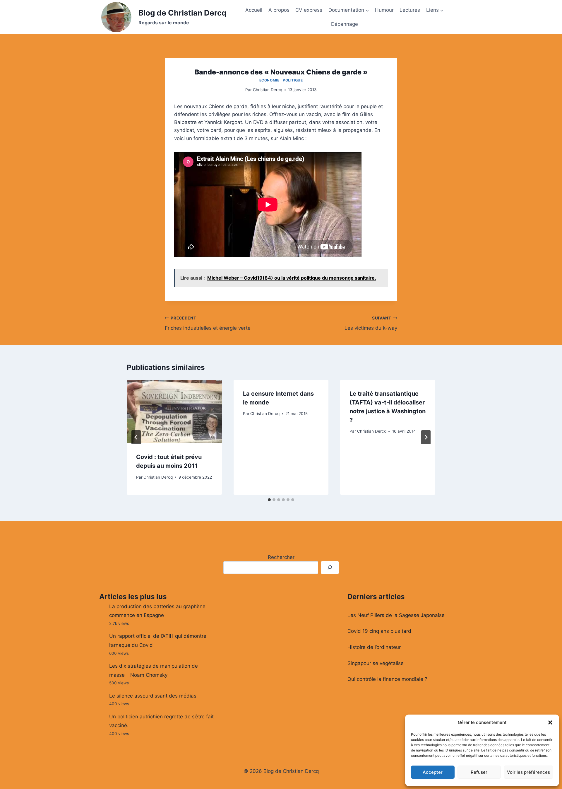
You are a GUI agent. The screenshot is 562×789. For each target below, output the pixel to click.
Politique (293, 80)
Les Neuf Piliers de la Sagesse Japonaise (396, 615)
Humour (384, 10)
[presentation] (174, 411)
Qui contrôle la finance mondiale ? (387, 679)
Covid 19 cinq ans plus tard (379, 631)
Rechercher (281, 557)
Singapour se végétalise (375, 663)
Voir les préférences (528, 772)
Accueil (253, 10)
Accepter (433, 772)
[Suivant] (426, 437)
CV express (308, 10)
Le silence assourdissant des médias (152, 696)
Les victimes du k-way (371, 323)
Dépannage (344, 24)
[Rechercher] (330, 567)
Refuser (479, 772)
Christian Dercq (267, 89)
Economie (269, 80)
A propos (278, 10)
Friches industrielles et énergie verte (208, 323)
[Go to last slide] (136, 437)
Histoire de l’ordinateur (374, 647)
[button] (550, 722)
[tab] (269, 499)
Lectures (410, 10)
